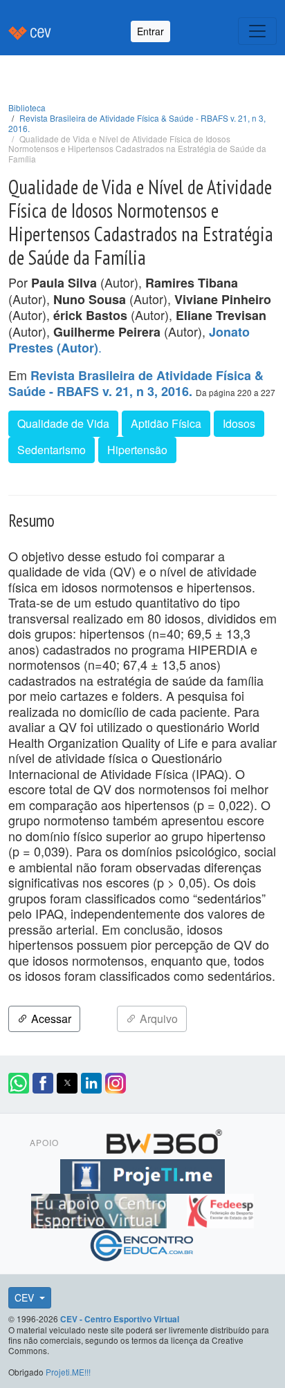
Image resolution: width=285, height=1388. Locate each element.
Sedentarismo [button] (51, 450)
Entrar (150, 31)
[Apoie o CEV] (100, 1209)
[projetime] (142, 1174)
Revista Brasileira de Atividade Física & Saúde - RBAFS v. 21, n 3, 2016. (137, 123)
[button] (18, 1083)
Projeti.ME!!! (68, 1372)
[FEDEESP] (219, 1209)
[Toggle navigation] (257, 31)
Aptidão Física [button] (166, 423)
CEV (26, 1297)
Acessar (49, 1018)
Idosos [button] (239, 423)
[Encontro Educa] (142, 1244)
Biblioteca (27, 107)
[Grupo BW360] (164, 1140)
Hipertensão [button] (137, 450)
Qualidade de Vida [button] (63, 423)
